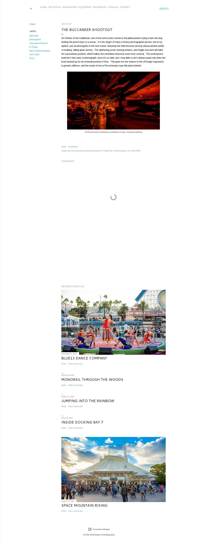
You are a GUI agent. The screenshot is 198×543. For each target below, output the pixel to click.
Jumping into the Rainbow (87, 400)
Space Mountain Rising (84, 505)
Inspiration (69, 7)
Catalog (113, 7)
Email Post (72, 147)
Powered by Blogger (101, 529)
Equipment (85, 7)
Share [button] (32, 24)
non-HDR (34, 54)
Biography (100, 7)
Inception (54, 7)
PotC (32, 58)
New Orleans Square (39, 50)
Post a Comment (75, 364)
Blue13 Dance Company (84, 358)
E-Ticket (33, 47)
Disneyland (35, 39)
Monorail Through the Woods (92, 379)
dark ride (33, 35)
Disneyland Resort (38, 43)
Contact (125, 7)
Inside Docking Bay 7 (82, 422)
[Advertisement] (113, 257)
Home (43, 7)
